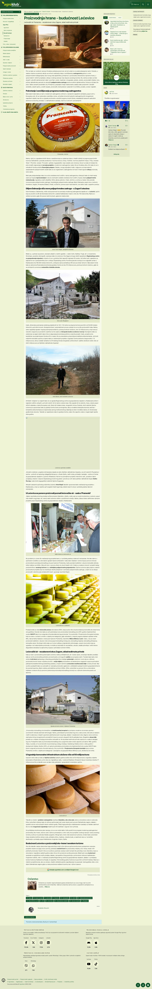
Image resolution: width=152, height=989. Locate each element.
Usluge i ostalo (7, 72)
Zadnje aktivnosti (138, 11)
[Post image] (116, 110)
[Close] (143, 4)
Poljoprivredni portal (12, 979)
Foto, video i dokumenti (9, 44)
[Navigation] (148, 4)
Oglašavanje (19, 981)
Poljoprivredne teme (8, 18)
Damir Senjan (112, 126)
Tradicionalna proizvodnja (85, 898)
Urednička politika (69, 981)
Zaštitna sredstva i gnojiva (10, 75)
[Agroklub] (11, 4)
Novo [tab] (119, 17)
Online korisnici (137, 20)
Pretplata (59, 981)
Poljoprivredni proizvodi (9, 66)
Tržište (5, 106)
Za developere (39, 981)
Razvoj (30, 898)
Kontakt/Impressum (50, 981)
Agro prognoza (8, 30)
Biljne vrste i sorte (8, 96)
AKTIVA (112, 91)
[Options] (126, 92)
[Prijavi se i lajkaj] (138, 985)
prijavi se (144, 31)
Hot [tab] (105, 17)
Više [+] (47, 887)
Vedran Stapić (112, 145)
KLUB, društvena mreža (10, 112)
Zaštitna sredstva (7, 90)
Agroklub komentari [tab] (30, 917)
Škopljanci (85, 901)
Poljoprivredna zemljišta (9, 50)
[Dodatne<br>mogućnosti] (148, 985)
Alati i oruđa (6, 59)
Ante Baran (50, 901)
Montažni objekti (7, 84)
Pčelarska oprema (7, 78)
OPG (43, 901)
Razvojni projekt (75, 901)
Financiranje (7, 38)
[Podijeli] (143, 985)
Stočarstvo (6, 99)
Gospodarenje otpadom (62, 901)
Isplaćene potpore (8, 103)
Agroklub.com (37, 11)
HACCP (74, 898)
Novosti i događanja (8, 21)
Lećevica (48, 898)
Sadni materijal (7, 69)
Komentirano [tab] (112, 17)
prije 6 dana (114, 93)
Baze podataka (8, 87)
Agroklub (22, 984)
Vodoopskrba (65, 898)
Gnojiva (5, 93)
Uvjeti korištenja (29, 981)
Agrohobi (6, 27)
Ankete (5, 41)
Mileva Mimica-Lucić (33, 901)
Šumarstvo (6, 35)
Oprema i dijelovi (7, 62)
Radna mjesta (6, 53)
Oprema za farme (7, 81)
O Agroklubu (10, 981)
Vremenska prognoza (8, 109)
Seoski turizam (46, 11)
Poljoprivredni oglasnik (11, 47)
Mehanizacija (6, 56)
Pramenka (56, 898)
